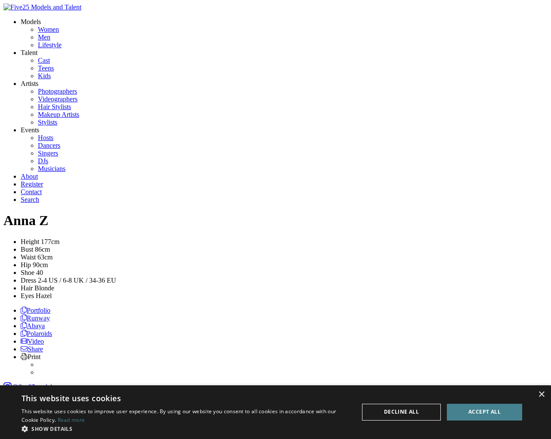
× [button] (541, 394)
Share (35, 349)
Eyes (27, 295)
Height (30, 241)
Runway (38, 318)
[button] (185, 428)
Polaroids (39, 333)
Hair (27, 288)
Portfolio (38, 310)
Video (36, 341)
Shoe (27, 272)
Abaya (36, 325)
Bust (27, 249)
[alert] (275, 412)
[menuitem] (48, 29)
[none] (31, 21)
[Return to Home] (42, 7)
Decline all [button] (401, 411)
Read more (71, 420)
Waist (28, 257)
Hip (26, 264)
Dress (28, 280)
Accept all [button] (484, 411)
